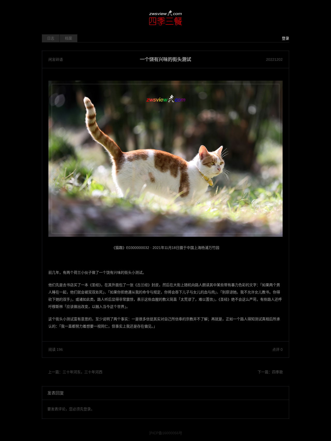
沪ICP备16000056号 (165, 433)
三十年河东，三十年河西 (82, 372)
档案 (68, 38)
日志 (50, 38)
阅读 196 (55, 349)
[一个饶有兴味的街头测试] (165, 159)
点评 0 (277, 349)
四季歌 (277, 372)
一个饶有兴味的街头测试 (165, 59)
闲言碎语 (55, 59)
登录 (285, 38)
